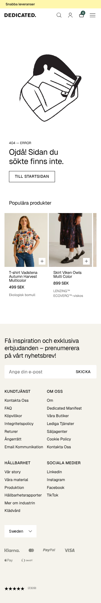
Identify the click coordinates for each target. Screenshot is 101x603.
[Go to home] (20, 15)
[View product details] (26, 282)
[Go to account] (70, 15)
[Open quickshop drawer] (42, 261)
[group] (26, 257)
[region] (50, 257)
